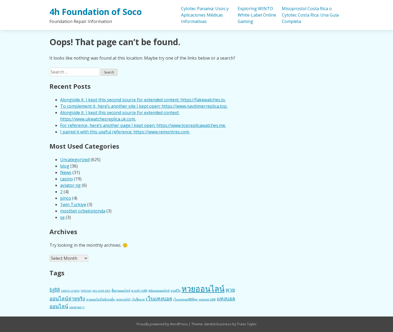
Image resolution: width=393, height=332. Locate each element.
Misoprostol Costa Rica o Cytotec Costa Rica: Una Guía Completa (310, 15)
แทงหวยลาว (76, 307)
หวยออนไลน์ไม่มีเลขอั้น (100, 299)
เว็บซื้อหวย (138, 299)
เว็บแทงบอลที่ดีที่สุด (185, 299)
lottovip (86, 290)
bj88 (54, 289)
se (62, 217)
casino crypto (70, 290)
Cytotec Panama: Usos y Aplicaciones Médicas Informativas (205, 15)
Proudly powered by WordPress (163, 324)
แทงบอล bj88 (207, 299)
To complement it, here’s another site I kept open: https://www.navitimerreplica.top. (144, 106)
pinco (65, 198)
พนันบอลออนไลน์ (158, 290)
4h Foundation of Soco (95, 11)
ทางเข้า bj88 (139, 290)
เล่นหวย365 (123, 299)
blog (64, 166)
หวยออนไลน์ (203, 288)
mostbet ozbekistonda (82, 211)
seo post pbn (101, 290)
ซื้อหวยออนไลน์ (120, 290)
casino (66, 179)
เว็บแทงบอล (159, 298)
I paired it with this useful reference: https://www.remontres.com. (125, 132)
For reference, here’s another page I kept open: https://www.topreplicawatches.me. (143, 125)
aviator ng (70, 185)
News (65, 172)
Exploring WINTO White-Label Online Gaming (257, 15)
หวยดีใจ (175, 290)
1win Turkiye (73, 204)
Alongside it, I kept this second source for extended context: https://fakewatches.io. (143, 100)
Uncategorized (75, 160)
